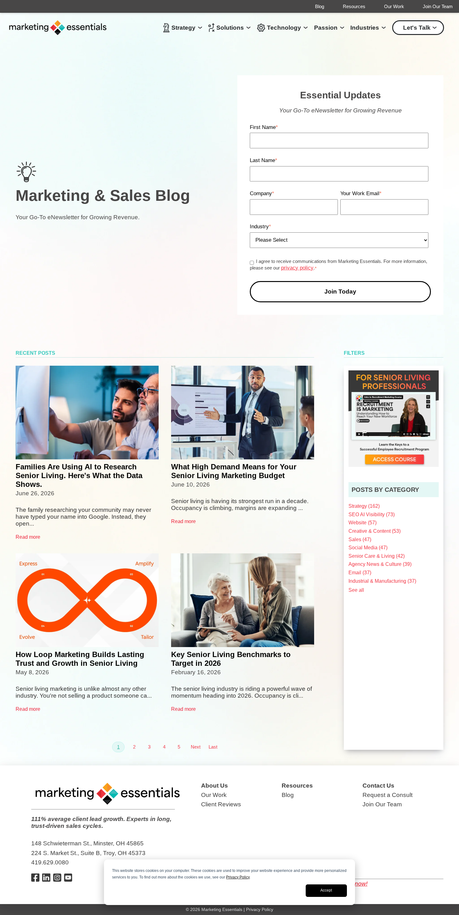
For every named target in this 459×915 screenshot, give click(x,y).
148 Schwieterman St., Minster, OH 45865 (87, 843)
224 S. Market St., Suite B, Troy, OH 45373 (88, 853)
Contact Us (378, 785)
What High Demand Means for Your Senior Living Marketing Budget (233, 471)
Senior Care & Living (376, 556)
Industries (364, 27)
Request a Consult (387, 795)
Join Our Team (438, 6)
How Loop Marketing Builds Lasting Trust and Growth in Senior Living (80, 658)
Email (359, 572)
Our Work (394, 6)
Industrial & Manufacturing (382, 581)
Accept (326, 890)
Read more (28, 537)
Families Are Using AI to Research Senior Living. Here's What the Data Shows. (79, 475)
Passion (326, 27)
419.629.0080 (50, 862)
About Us (214, 785)
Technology (284, 27)
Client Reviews (221, 804)
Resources (354, 6)
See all (356, 590)
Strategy (183, 27)
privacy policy (297, 268)
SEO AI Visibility (371, 514)
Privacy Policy (237, 877)
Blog (319, 6)
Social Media (367, 547)
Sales (359, 539)
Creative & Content (374, 531)
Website (362, 522)
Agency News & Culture (380, 564)
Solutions (230, 27)
